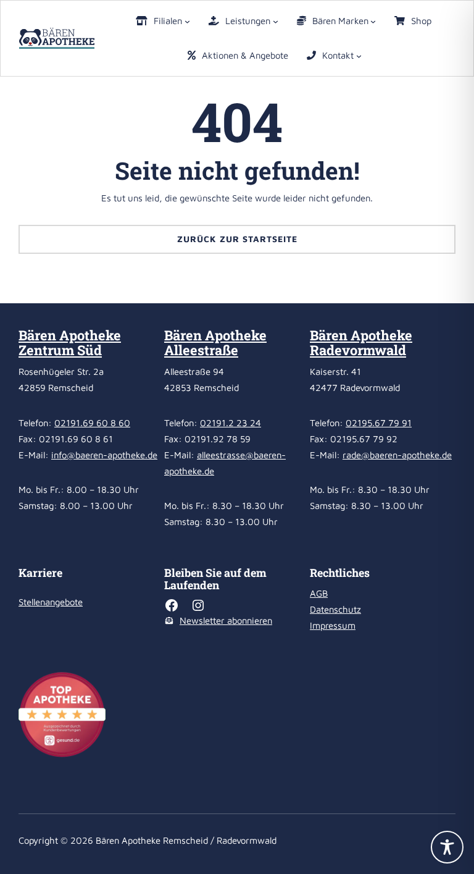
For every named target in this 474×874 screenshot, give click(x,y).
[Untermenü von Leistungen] (275, 21)
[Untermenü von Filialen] (187, 21)
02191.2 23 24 (230, 423)
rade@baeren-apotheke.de (397, 455)
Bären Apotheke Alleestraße (215, 342)
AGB (319, 593)
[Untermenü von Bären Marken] (373, 21)
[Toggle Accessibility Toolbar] (447, 847)
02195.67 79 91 (379, 423)
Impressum (333, 625)
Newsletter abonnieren (226, 620)
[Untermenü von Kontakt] (359, 56)
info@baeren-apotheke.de (104, 455)
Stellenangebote (51, 602)
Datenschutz (335, 609)
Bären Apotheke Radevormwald (361, 342)
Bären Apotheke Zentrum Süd (70, 342)
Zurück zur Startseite (237, 238)
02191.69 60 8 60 (92, 423)
